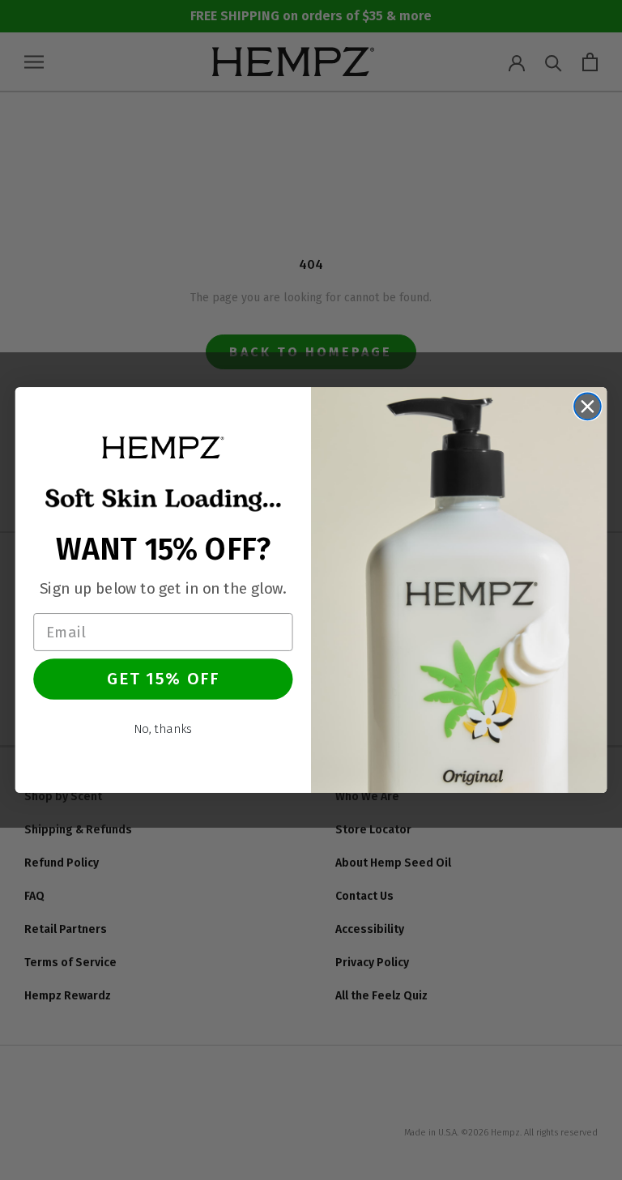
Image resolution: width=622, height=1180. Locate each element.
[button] (163, 447)
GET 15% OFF (163, 678)
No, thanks (163, 729)
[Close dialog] (587, 406)
